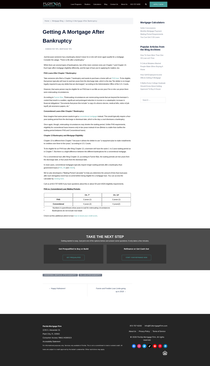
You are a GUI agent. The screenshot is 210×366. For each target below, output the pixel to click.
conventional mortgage (88, 116)
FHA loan (115, 78)
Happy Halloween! (58, 288)
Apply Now (158, 4)
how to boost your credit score (85, 216)
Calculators (97, 4)
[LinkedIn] (165, 346)
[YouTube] (155, 346)
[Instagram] (139, 346)
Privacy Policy (144, 331)
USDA (71, 168)
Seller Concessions (148, 28)
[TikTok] (150, 346)
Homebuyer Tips (52, 49)
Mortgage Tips (66, 49)
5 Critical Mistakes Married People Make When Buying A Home (151, 66)
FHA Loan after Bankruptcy (90, 275)
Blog (105, 4)
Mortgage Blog (57, 21)
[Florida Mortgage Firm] (52, 4)
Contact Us (114, 4)
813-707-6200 (135, 4)
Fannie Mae (58, 97)
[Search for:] (153, 100)
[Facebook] (134, 346)
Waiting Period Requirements (151, 34)
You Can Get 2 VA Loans (150, 37)
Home (47, 21)
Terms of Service (159, 331)
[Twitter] (144, 346)
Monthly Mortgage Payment (151, 31)
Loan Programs (76, 4)
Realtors (87, 4)
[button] (146, 4)
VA (64, 168)
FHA (60, 168)
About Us (124, 4)
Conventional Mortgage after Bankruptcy (60, 275)
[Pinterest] (160, 346)
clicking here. (59, 179)
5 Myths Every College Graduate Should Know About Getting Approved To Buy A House (152, 86)
